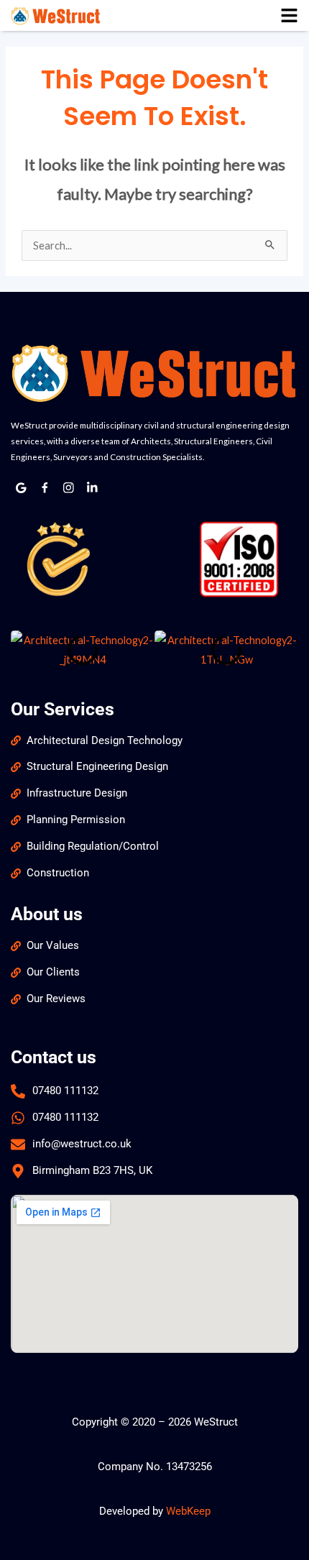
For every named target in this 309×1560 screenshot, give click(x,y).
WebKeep (188, 1511)
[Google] (21, 488)
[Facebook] (45, 488)
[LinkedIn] (92, 488)
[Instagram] (69, 488)
